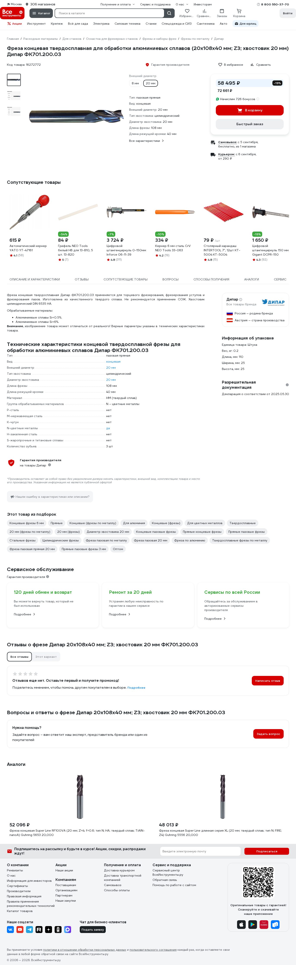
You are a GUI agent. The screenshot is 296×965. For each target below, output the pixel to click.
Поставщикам (65, 885)
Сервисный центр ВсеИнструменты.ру (168, 872)
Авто (223, 24)
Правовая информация (24, 896)
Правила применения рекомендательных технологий (31, 903)
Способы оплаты (117, 890)
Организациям (66, 890)
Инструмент (36, 24)
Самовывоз (112, 885)
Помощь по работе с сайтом (174, 885)
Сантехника (206, 24)
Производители (19, 891)
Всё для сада (78, 24)
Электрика (101, 24)
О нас (11, 875)
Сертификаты (17, 886)
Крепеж (57, 24)
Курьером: (226, 154)
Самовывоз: (227, 142)
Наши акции (64, 870)
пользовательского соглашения (153, 950)
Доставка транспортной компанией (122, 878)
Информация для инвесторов (29, 881)
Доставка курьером (119, 870)
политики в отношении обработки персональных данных (84, 950)
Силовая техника (127, 24)
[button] (19, 656)
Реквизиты (15, 870)
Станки (151, 24)
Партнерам (63, 895)
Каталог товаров (20, 911)
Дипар (232, 299)
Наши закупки (65, 901)
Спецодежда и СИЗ (177, 24)
